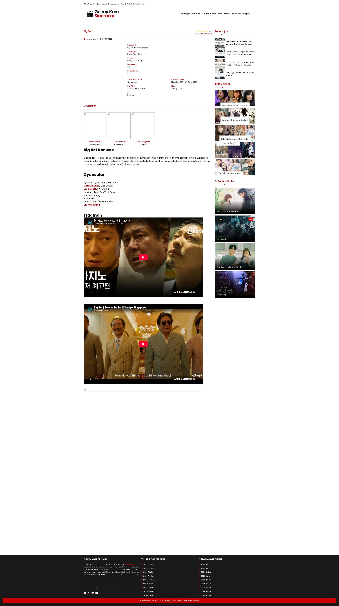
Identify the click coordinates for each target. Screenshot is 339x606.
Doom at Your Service (227, 211)
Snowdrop (222, 294)
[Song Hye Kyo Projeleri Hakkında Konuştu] (220, 73)
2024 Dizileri (206, 572)
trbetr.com (88, 585)
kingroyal (102, 579)
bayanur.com (89, 587)
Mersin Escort (132, 585)
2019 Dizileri (206, 591)
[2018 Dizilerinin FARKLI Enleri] (235, 133)
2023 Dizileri (206, 576)
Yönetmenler (89, 4)
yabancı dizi (89, 577)
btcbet (110, 579)
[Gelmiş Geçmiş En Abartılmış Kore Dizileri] (235, 116)
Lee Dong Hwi (91, 188)
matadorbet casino (116, 582)
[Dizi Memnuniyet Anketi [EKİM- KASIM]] (235, 150)
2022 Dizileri (206, 580)
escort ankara (101, 585)
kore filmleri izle (115, 569)
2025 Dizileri (206, 568)
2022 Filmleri (148, 580)
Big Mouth (222, 239)
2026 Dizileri (206, 564)
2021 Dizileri (206, 584)
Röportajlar (113, 4)
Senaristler (102, 4)
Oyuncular (236, 13)
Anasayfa (185, 13)
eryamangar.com (116, 585)
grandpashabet (90, 582)
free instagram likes (118, 577)
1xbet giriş (131, 582)
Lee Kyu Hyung (92, 204)
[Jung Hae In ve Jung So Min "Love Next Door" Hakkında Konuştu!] (220, 63)
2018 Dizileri (206, 595)
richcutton (91, 39)
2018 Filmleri (148, 595)
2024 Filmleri (148, 572)
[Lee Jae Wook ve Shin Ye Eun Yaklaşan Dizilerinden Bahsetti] (220, 42)
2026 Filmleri (148, 564)
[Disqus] (148, 516)
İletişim (245, 13)
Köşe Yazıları (139, 4)
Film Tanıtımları (209, 13)
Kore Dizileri (223, 13)
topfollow (133, 577)
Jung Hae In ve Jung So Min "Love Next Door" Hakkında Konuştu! (240, 63)
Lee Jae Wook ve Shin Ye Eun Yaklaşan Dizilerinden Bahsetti (239, 42)
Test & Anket (126, 4)
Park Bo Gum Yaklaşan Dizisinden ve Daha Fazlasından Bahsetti (240, 53)
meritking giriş (90, 579)
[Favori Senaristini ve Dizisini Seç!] (235, 98)
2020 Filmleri (148, 587)
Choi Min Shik (91, 185)
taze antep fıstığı (129, 574)
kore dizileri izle (114, 574)
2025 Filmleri (148, 568)
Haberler (196, 13)
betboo (102, 582)
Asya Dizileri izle (103, 577)
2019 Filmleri (148, 591)
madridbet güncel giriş (125, 579)
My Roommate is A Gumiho (230, 267)
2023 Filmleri (148, 576)
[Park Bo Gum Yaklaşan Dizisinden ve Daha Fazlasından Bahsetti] (220, 53)
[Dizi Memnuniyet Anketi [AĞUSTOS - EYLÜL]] (235, 167)
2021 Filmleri (148, 584)
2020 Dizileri (206, 587)
